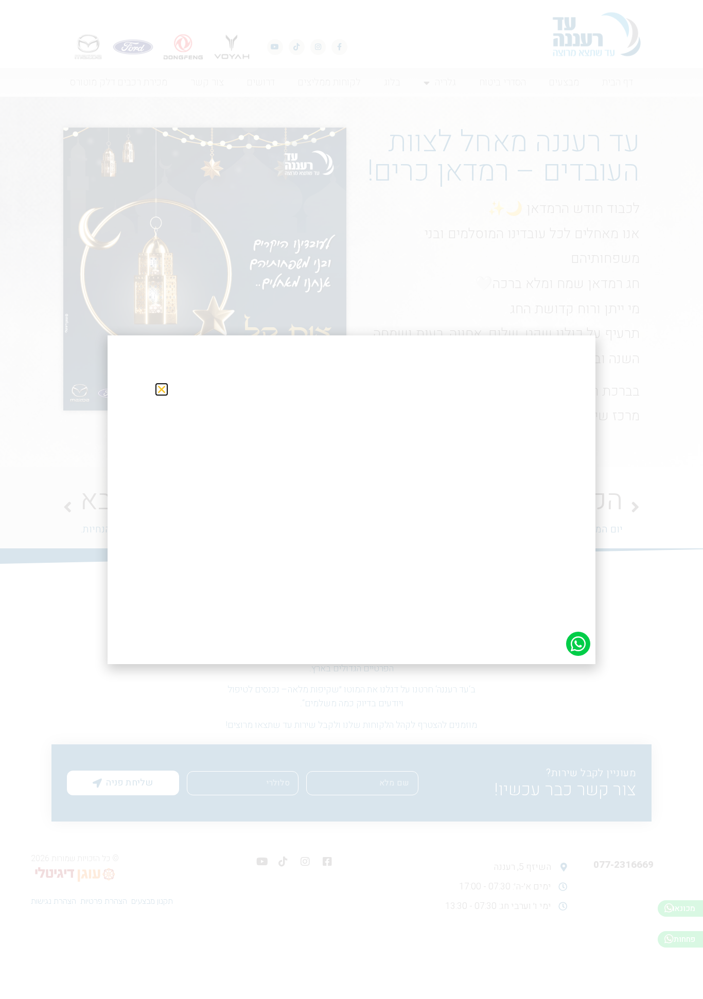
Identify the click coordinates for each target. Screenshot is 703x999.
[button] (161, 389)
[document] (351, 499)
